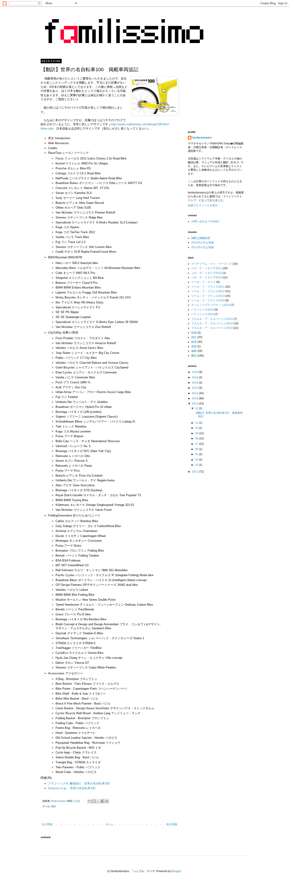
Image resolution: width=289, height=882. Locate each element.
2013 (195, 398)
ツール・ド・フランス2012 (208, 291)
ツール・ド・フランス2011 (208, 286)
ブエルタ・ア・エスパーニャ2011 (212, 319)
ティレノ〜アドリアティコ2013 (210, 305)
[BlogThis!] (94, 801)
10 (197, 428)
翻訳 (53, 806)
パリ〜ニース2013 (202, 309)
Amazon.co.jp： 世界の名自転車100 (71, 788)
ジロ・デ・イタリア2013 (206, 277)
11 (197, 422)
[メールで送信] (89, 801)
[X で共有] (98, 801)
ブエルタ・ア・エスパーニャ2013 (212, 328)
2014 (195, 393)
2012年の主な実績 (202, 242)
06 (197, 449)
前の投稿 (171, 824)
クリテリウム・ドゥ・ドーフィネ (211, 263)
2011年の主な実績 (202, 247)
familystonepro (202, 137)
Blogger (176, 871)
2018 (195, 377)
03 (197, 459)
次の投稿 (47, 824)
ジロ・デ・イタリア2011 (206, 268)
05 (197, 454)
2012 (195, 403)
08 (197, 438)
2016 (195, 382)
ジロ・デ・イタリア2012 (206, 273)
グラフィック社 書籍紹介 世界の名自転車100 (79, 783)
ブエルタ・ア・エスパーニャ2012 (212, 323)
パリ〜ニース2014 (202, 314)
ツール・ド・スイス (203, 282)
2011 (195, 471)
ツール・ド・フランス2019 (208, 300)
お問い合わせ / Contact (205, 221)
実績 (194, 346)
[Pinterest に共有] (107, 801)
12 (197, 408)
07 (197, 444)
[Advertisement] (226, 91)
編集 (194, 350)
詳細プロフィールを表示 (203, 205)
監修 (194, 332)
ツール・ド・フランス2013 (208, 296)
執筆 (194, 341)
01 (197, 464)
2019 (195, 372)
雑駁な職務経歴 (200, 238)
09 (197, 433)
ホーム (109, 824)
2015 (195, 387)
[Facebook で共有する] (102, 801)
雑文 (194, 337)
